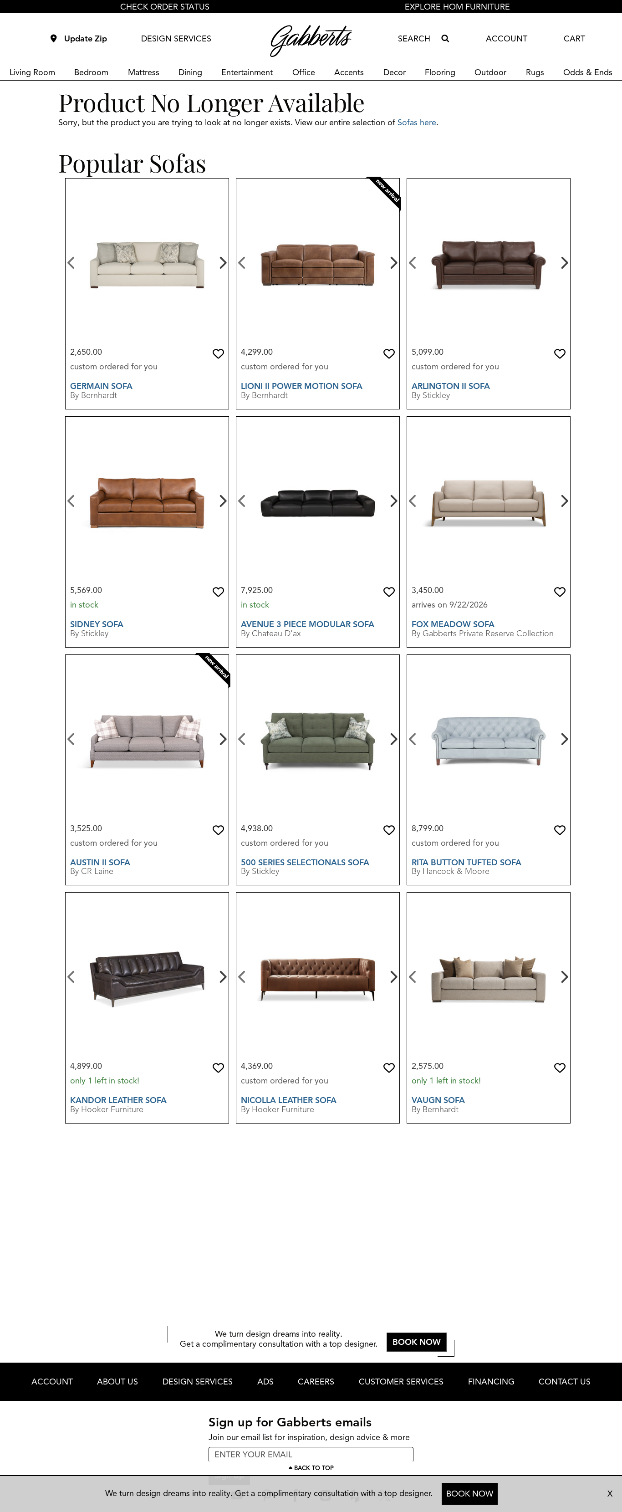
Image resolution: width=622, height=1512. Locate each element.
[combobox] (417, 38)
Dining (190, 72)
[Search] (445, 39)
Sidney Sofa (96, 624)
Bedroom (91, 72)
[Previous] (71, 262)
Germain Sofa (101, 386)
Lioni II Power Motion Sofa (301, 386)
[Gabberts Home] (311, 41)
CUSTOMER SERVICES (401, 1382)
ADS (265, 1382)
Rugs (535, 72)
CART (574, 39)
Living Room (32, 72)
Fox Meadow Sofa (453, 624)
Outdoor (490, 72)
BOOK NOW (469, 1494)
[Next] (221, 262)
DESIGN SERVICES (176, 39)
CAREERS (316, 1382)
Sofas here (417, 122)
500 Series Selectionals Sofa (305, 863)
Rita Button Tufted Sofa (466, 863)
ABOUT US (117, 1382)
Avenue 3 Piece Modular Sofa (307, 624)
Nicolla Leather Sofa (288, 1100)
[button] (218, 354)
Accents (349, 72)
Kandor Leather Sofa (118, 1100)
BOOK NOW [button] (417, 1342)
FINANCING (491, 1382)
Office (303, 72)
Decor (394, 72)
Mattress (143, 72)
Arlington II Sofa (451, 386)
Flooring (440, 72)
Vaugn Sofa (438, 1100)
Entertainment (247, 72)
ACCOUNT (506, 39)
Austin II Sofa (100, 863)
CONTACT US (565, 1382)
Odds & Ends (587, 72)
